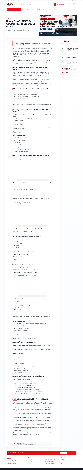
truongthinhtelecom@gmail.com (50, 461)
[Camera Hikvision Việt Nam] (13, 4)
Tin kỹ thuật (9, 18)
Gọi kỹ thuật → (65, 72)
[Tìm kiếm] (55, 4)
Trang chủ (6, 11)
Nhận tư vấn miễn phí (71, 453)
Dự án (62, 463)
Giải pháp (62, 459)
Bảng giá (62, 465)
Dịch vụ (62, 461)
